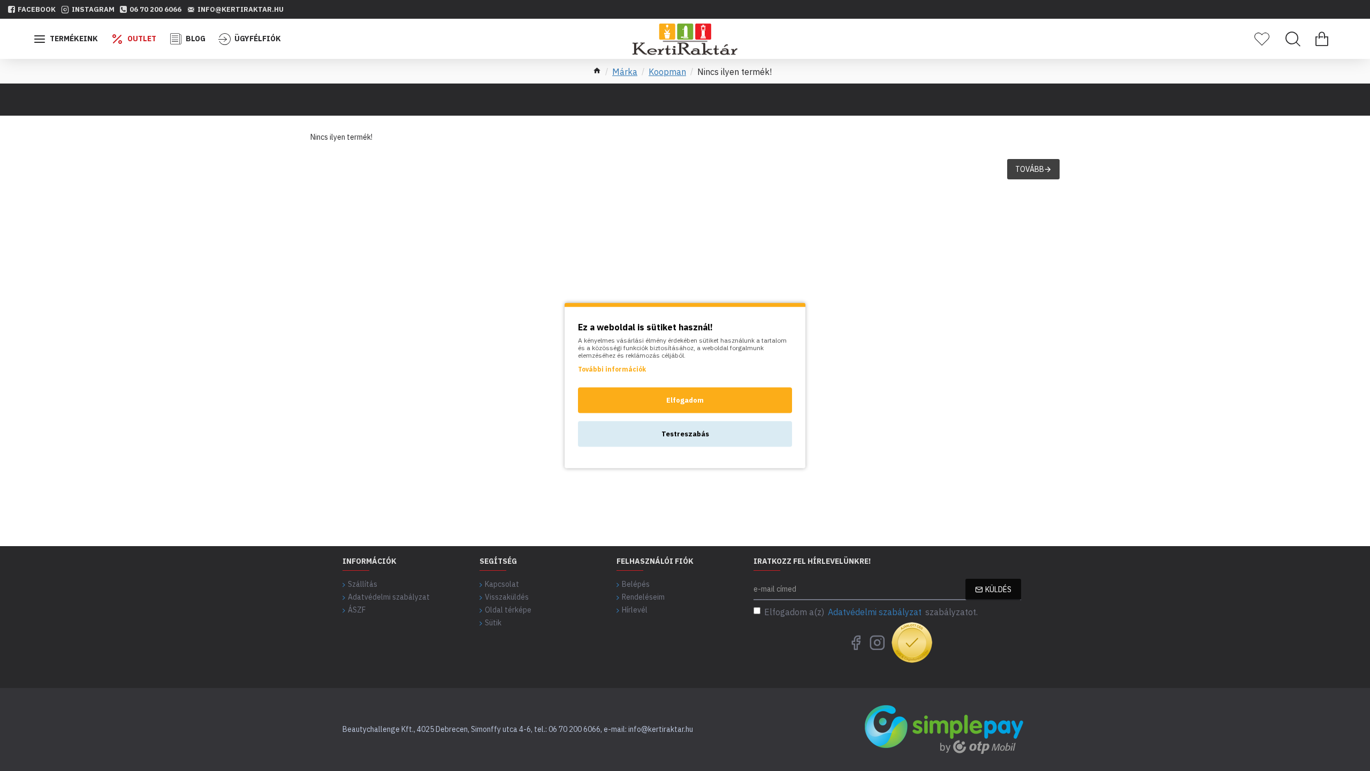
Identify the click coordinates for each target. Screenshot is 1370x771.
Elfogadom (685, 400)
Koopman (667, 71)
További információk (612, 369)
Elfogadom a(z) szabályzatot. (871, 612)
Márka (624, 71)
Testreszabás (685, 434)
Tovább (1029, 169)
